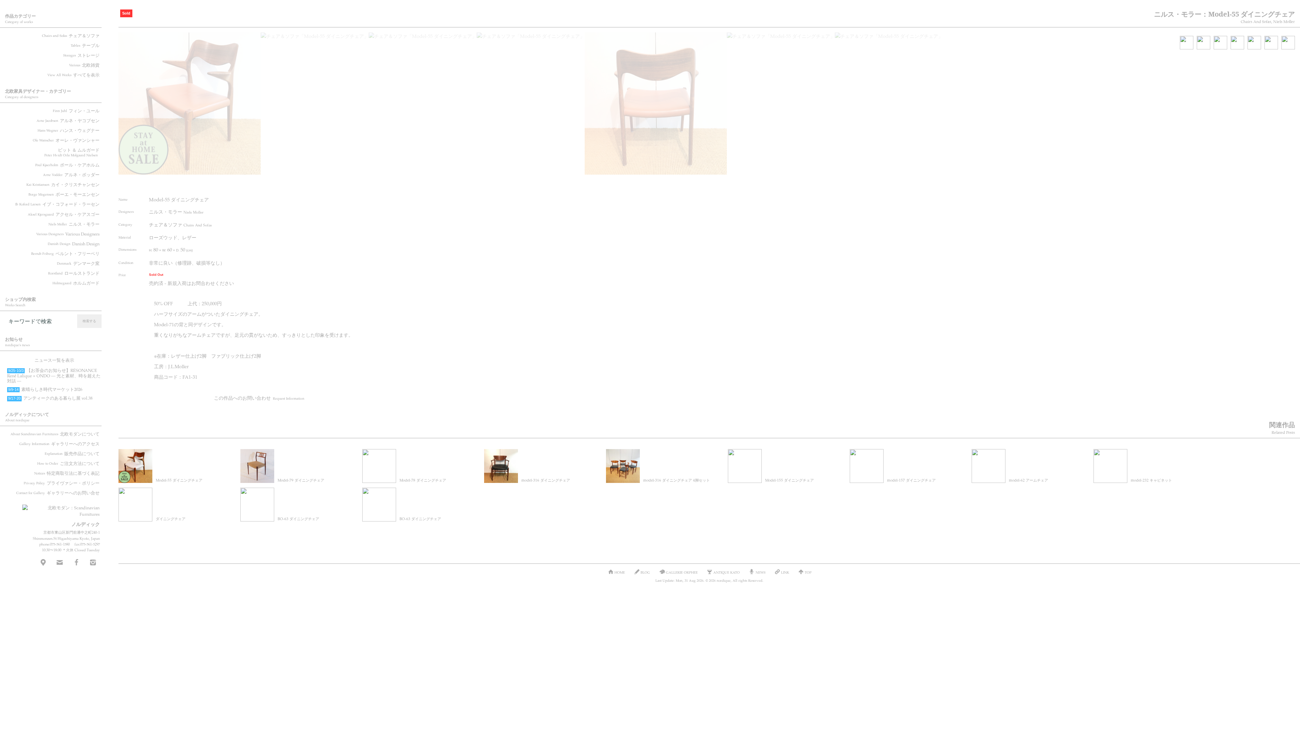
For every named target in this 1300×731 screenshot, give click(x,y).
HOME (619, 572)
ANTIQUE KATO (726, 572)
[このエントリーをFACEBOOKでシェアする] (326, 184)
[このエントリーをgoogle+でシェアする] (339, 184)
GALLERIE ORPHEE (682, 572)
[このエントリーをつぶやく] (314, 184)
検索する (89, 320)
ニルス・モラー (176, 211)
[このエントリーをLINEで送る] (365, 184)
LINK (785, 572)
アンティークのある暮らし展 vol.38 (50, 398)
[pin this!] (301, 184)
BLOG (645, 572)
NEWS (760, 572)
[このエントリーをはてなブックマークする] (352, 184)
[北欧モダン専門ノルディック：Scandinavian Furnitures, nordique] (61, 508)
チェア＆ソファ (180, 224)
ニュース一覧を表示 (54, 360)
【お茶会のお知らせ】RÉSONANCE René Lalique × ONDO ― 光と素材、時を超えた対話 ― (54, 375)
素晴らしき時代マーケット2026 (45, 389)
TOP (808, 572)
